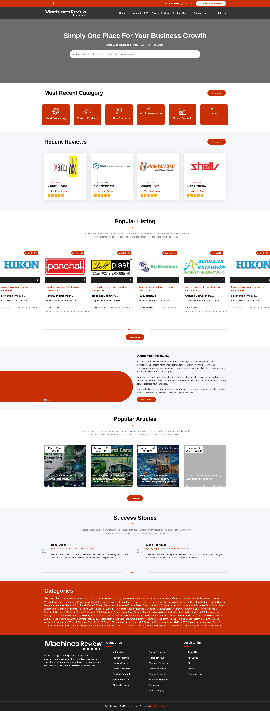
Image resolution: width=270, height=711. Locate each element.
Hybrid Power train (153, 602)
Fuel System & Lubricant (112, 619)
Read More (146, 399)
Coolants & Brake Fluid (181, 619)
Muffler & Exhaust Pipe (56, 619)
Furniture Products (119, 113)
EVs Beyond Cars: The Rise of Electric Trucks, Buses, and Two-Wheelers (111, 478)
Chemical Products (158, 663)
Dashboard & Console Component (62, 608)
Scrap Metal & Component (169, 625)
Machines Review (59, 191)
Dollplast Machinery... (105, 296)
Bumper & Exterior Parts (129, 605)
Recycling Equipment (55, 287)
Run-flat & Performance (157, 615)
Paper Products (214, 118)
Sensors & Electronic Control (69, 612)
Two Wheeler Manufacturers (135, 598)
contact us (200, 13)
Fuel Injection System (197, 602)
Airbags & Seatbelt (54, 622)
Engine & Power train (78, 602)
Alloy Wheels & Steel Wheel (130, 615)
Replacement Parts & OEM (70, 625)
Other (182, 113)
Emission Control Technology (84, 619)
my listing (193, 657)
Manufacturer (52, 290)
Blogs (190, 663)
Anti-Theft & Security (76, 622)
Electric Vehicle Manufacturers (167, 598)
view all (135, 498)
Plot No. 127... (54, 308)
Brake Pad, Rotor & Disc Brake (183, 612)
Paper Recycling (26, 287)
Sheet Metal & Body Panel (72, 605)
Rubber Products (157, 674)
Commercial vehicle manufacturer (103, 598)
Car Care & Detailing (127, 625)
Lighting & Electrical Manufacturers (154, 608)
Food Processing (120, 657)
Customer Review (57, 186)
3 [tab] (135, 329)
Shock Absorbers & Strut (154, 612)
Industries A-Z (140, 13)
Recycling (154, 685)
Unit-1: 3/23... (240, 308)
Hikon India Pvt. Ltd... (244, 296)
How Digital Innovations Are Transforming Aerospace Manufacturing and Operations (158, 478)
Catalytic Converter (215, 615)
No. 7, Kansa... (193, 308)
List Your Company (212, 4)
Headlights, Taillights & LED (186, 608)
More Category (156, 690)
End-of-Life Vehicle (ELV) (209, 625)
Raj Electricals (147, 296)
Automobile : (52, 598)
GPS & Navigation (190, 622)
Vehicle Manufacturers (74, 598)
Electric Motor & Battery (130, 602)
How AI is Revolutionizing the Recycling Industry (65, 477)
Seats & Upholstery (215, 605)
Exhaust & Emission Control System (187, 615)
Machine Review (157, 706)
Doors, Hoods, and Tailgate (156, 605)
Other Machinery (120, 685)
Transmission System (174, 602)
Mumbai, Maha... (148, 308)
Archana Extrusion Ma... (199, 296)
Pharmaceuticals (157, 668)
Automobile (118, 652)
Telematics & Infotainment (99, 612)
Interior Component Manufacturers (188, 605)
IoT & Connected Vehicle (150, 622)
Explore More (180, 13)
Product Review (160, 13)
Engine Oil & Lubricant (158, 619)
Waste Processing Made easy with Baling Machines (203, 477)
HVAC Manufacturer (125, 608)
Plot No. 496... (100, 308)
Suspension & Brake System (128, 612)
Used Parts (189, 625)
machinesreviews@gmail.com (178, 3)
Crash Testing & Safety (99, 622)
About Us (192, 652)
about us (123, 13)
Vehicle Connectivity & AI (125, 622)
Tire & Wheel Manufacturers (67, 615)
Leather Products (87, 118)
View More (216, 93)
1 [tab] (129, 329)
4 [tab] (138, 329)
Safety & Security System (207, 619)
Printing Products (157, 657)
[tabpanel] (158, 280)
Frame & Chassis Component (101, 605)
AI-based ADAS (172, 622)
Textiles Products (55, 118)
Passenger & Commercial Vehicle (98, 615)
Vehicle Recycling (147, 625)
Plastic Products (151, 118)
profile (191, 668)
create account (195, 674)
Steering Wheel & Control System (97, 608)
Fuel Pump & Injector (135, 619)
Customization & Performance (100, 625)
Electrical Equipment (159, 679)
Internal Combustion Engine (103, 602)
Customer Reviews (104, 186)
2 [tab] (132, 329)
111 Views (78, 486)
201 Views (217, 486)
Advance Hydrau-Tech (197, 486)
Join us (221, 13)
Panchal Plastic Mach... (60, 296)
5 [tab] (141, 329)
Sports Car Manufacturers (197, 598)
